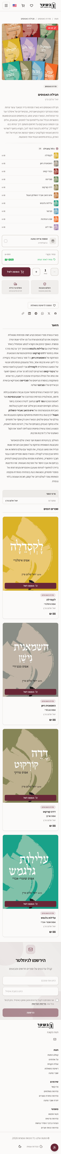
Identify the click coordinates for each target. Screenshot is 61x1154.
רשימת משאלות (51, 1068)
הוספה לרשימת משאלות (41, 305)
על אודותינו (53, 1059)
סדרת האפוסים (44, 18)
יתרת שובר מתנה (51, 1100)
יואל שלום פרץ (51, 99)
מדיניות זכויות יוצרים (49, 1127)
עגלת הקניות (52, 1064)
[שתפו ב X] (49, 313)
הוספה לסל (28, 585)
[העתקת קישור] (23, 313)
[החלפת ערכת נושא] (19, 1146)
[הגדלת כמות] (36, 272)
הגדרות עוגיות (33, 1146)
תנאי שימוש (53, 1114)
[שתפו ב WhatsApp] (42, 313)
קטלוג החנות (52, 1054)
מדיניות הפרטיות (39, 1003)
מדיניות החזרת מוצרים (48, 1095)
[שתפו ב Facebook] (55, 313)
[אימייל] (54, 1039)
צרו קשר (54, 1086)
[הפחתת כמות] (54, 272)
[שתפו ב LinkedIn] (29, 313)
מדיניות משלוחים (51, 1091)
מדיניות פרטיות (51, 1118)
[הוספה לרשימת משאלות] (8, 522)
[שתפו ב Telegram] (36, 313)
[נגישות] (54, 1147)
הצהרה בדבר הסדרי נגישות (46, 1123)
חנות (56, 18)
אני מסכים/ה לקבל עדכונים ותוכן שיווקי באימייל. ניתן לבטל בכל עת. (29, 1002)
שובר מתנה (53, 1073)
